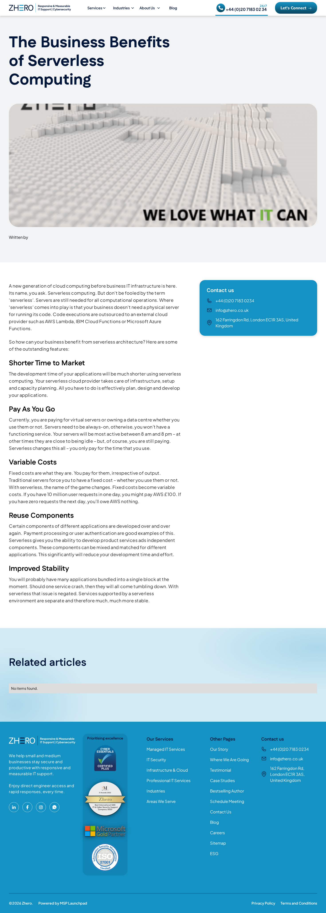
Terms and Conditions (299, 903)
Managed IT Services (166, 749)
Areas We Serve (161, 801)
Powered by (62, 903)
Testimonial (220, 770)
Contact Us (220, 811)
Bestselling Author (227, 790)
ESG (214, 853)
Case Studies (222, 780)
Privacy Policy (263, 903)
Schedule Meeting (227, 801)
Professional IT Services (168, 780)
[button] (98, 8)
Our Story (219, 749)
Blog (173, 8)
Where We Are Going (229, 759)
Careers (217, 832)
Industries (156, 790)
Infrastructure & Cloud (167, 770)
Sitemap (218, 843)
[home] (46, 7)
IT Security (156, 759)
